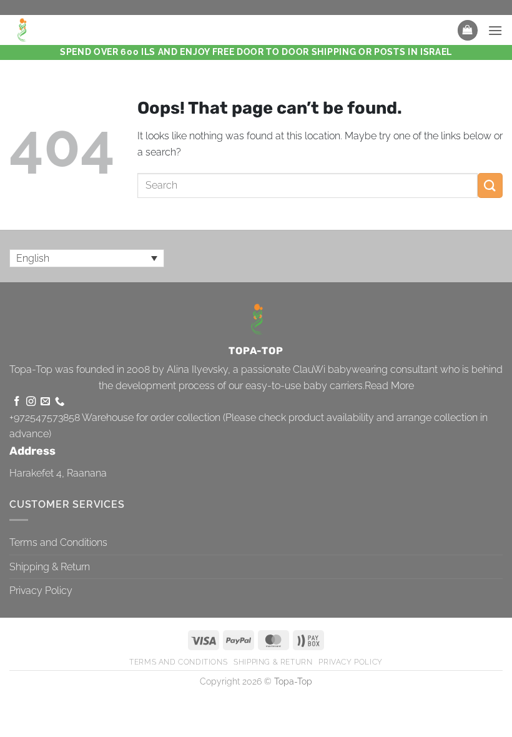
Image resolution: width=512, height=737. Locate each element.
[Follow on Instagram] (31, 402)
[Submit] (490, 185)
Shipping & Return (49, 567)
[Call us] (59, 402)
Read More (389, 386)
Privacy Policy (40, 590)
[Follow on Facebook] (16, 402)
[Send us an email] (45, 402)
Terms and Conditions (58, 542)
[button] (468, 30)
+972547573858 (44, 417)
